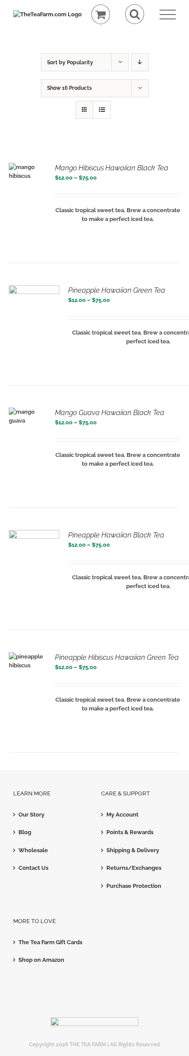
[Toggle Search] (134, 14)
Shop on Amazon (41, 960)
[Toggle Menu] (167, 15)
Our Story (31, 814)
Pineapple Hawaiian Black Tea (116, 535)
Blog (24, 832)
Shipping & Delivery (132, 850)
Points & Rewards (129, 832)
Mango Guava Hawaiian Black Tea (109, 412)
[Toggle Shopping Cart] (100, 14)
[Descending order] (140, 62)
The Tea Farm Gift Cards (50, 942)
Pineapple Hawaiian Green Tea (116, 290)
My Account (122, 814)
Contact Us (33, 868)
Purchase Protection (133, 886)
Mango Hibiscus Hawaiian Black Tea (111, 168)
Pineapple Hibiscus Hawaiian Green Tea (117, 657)
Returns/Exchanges (133, 868)
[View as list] (101, 109)
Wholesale (33, 850)
